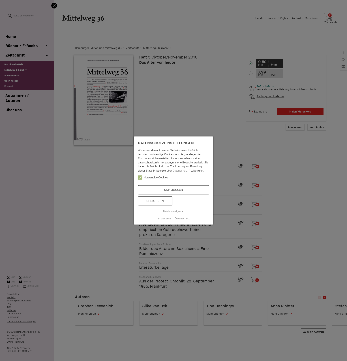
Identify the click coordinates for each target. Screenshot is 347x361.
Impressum (164, 218)
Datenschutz (180, 170)
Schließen (173, 189)
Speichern (155, 200)
